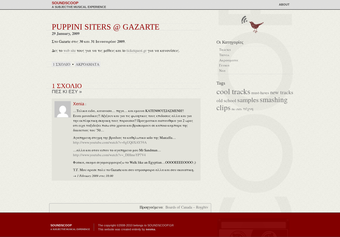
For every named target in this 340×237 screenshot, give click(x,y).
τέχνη (248, 108)
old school (226, 100)
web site (69, 50)
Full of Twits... (255, 27)
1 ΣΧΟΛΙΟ (61, 64)
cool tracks (233, 91)
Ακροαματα (87, 64)
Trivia (224, 54)
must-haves (260, 92)
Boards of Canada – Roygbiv (186, 207)
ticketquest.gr (136, 50)
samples (248, 99)
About (284, 4)
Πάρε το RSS (244, 19)
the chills (237, 109)
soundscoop (79, 5)
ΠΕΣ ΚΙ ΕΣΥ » (67, 91)
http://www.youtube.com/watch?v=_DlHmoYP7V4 (109, 154)
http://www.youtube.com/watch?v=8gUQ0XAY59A (110, 142)
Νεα (222, 70)
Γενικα (224, 65)
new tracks (281, 92)
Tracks (225, 49)
